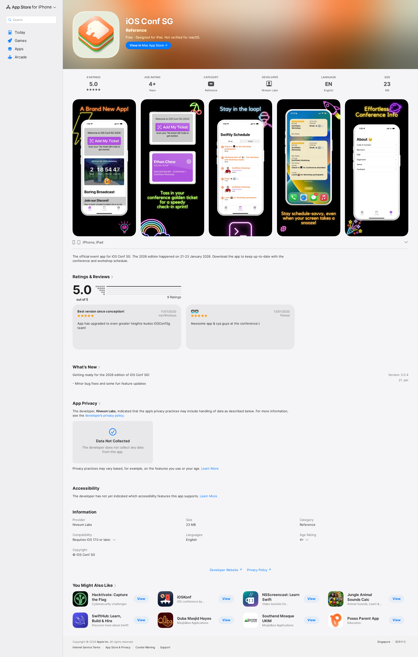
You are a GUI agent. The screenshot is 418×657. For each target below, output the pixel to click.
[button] (31, 32)
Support (165, 647)
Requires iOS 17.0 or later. (92, 540)
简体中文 (400, 642)
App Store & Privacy (117, 647)
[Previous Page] (67, 609)
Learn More (210, 468)
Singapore (383, 642)
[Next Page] (413, 609)
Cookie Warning (145, 647)
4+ (302, 540)
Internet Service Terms (86, 647)
